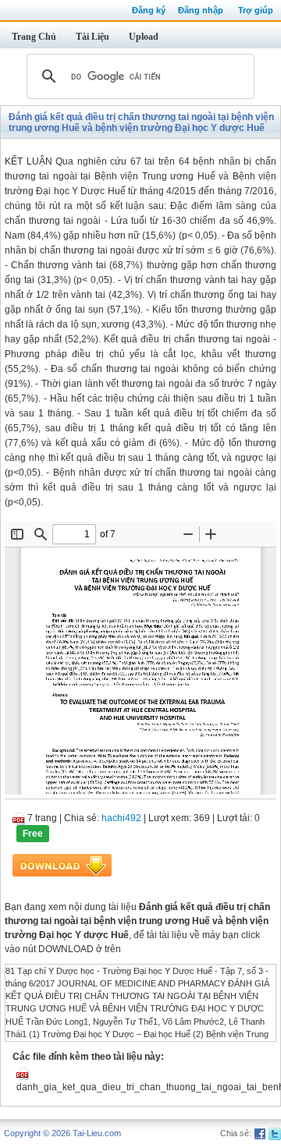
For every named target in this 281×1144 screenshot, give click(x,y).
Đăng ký (148, 10)
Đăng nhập (200, 10)
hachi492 (121, 818)
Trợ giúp (255, 10)
